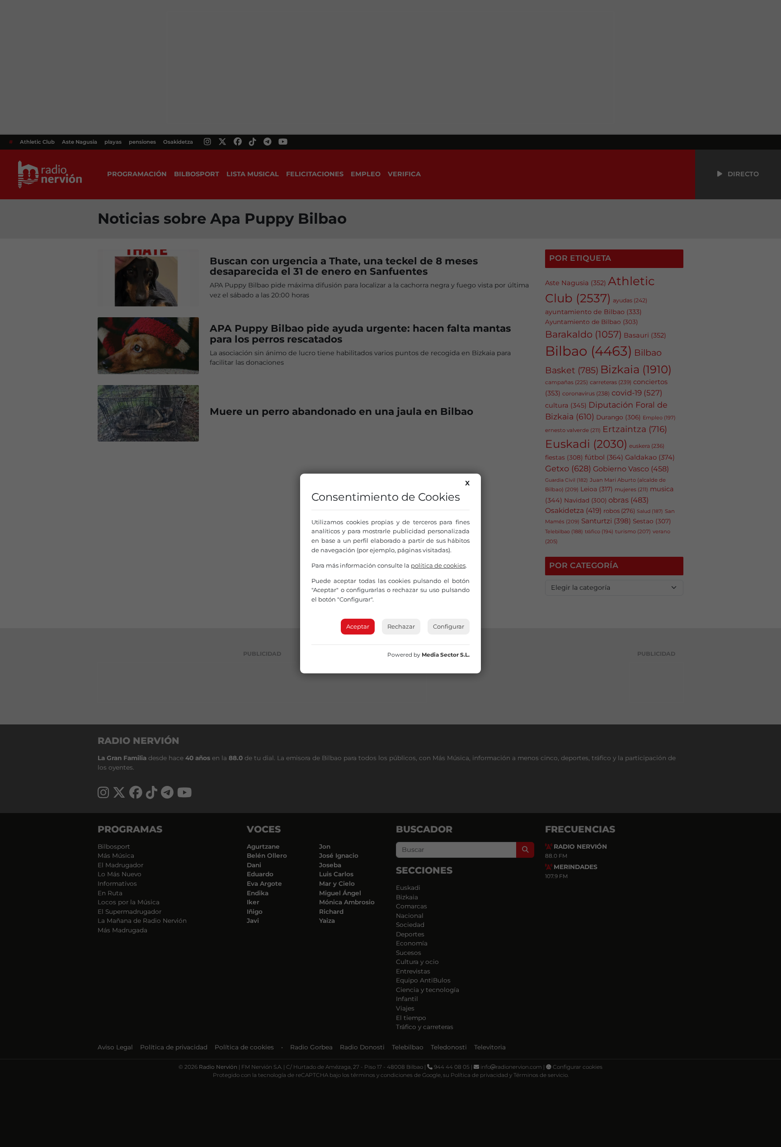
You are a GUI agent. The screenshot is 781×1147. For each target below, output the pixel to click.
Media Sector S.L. (446, 654)
